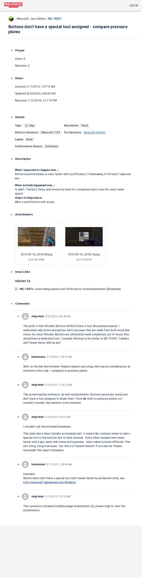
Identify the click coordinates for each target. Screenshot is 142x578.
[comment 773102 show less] (18, 384)
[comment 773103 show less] (18, 356)
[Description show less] (11, 158)
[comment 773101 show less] (18, 416)
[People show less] (11, 50)
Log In (133, 5)
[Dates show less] (11, 78)
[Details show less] (11, 117)
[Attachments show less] (11, 214)
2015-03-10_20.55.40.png (36, 254)
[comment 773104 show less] (18, 316)
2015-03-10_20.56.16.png (84, 254)
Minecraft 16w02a (94, 132)
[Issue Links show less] (11, 271)
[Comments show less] (11, 303)
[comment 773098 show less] (18, 496)
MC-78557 (54, 18)
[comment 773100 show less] (18, 464)
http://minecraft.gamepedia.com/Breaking (49, 482)
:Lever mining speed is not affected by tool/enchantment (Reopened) (70, 289)
